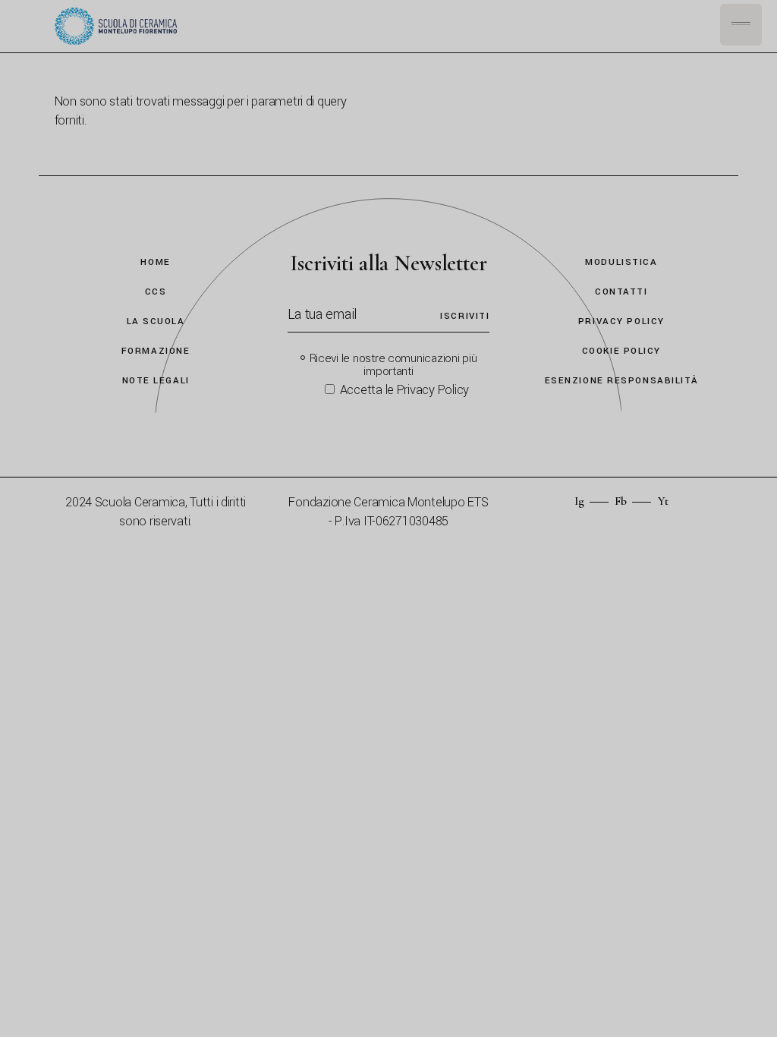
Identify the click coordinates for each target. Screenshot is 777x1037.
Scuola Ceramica (140, 502)
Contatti (621, 291)
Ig (579, 501)
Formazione (155, 351)
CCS (156, 291)
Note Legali (156, 380)
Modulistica (621, 262)
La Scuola (156, 321)
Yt (663, 501)
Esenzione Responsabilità (621, 380)
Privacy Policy (621, 321)
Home (155, 262)
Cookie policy (621, 351)
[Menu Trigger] (741, 25)
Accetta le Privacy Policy (404, 390)
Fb (621, 501)
